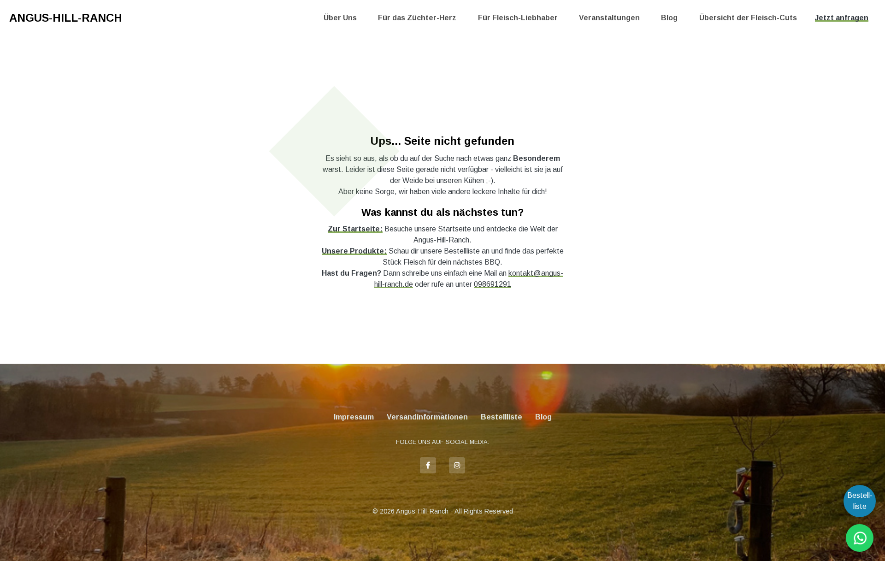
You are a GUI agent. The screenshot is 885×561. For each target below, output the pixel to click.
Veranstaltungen (609, 18)
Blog (669, 18)
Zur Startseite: (355, 229)
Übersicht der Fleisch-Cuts (748, 18)
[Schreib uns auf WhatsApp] (859, 538)
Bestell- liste (860, 500)
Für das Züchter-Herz (417, 18)
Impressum (354, 417)
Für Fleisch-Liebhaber (518, 18)
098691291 (492, 284)
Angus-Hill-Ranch (65, 18)
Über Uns (340, 18)
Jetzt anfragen (841, 18)
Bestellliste (501, 417)
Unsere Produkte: (354, 251)
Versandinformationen (427, 417)
